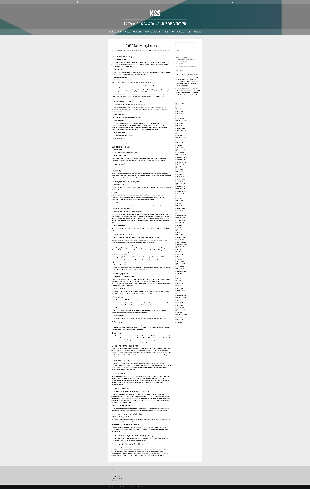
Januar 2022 (180, 210)
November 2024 (181, 133)
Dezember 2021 (181, 213)
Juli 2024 (179, 140)
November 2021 (181, 215)
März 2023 (180, 176)
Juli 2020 (179, 251)
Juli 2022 (179, 196)
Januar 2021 (180, 239)
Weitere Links (197, 32)
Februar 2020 (181, 264)
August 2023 (180, 164)
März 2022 (180, 205)
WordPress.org (116, 481)
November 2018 (181, 295)
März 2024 (180, 147)
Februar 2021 (181, 237)
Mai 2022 (180, 201)
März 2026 (180, 113)
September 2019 (182, 276)
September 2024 (182, 138)
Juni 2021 (180, 227)
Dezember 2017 (181, 310)
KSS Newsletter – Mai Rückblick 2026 (187, 95)
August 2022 (180, 193)
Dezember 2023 (181, 154)
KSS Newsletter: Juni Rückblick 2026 (187, 88)
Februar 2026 (181, 116)
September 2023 (182, 162)
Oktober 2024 (181, 135)
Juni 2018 (180, 302)
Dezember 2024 (181, 130)
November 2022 (181, 186)
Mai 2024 (180, 142)
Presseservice (180, 32)
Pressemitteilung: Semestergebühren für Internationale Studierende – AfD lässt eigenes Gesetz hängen (187, 83)
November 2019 (181, 271)
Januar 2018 (180, 307)
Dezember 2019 (181, 268)
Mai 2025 (180, 123)
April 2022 (180, 203)
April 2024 (180, 145)
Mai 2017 (180, 319)
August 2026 (180, 104)
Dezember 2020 (181, 242)
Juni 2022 (180, 198)
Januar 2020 (180, 266)
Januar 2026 (180, 118)
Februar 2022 (181, 208)
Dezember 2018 (181, 293)
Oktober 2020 (181, 247)
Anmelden (114, 473)
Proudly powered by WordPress (118, 487)
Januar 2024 (180, 152)
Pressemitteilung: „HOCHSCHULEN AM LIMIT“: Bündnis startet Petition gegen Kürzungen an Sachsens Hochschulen (187, 77)
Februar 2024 (181, 150)
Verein (189, 32)
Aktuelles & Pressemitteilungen (133, 32)
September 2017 (182, 314)
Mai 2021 (180, 230)
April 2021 (180, 232)
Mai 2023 (180, 171)
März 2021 (180, 234)
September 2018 (182, 298)
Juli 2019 (179, 281)
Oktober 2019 (181, 273)
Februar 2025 (181, 128)
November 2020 (181, 244)
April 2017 (180, 322)
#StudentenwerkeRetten (115, 32)
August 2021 (180, 222)
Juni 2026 (180, 108)
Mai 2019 (180, 283)
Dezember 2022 (181, 184)
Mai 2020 (180, 256)
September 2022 (182, 191)
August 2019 (180, 278)
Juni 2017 (180, 317)
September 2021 (182, 220)
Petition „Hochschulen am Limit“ (153, 32)
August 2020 (180, 249)
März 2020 (180, 261)
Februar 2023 (181, 179)
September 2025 (182, 121)
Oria (133, 487)
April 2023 (180, 174)
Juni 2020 (180, 254)
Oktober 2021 (181, 218)
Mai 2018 (180, 305)
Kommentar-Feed (117, 478)
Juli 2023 (179, 167)
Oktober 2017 (181, 312)
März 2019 (180, 288)
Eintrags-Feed (116, 476)
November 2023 (181, 157)
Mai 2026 (180, 111)
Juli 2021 (179, 225)
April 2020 (180, 259)
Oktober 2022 (181, 188)
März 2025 (180, 125)
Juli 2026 (179, 106)
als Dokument (137, 52)
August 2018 (180, 300)
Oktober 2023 (181, 159)
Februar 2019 (181, 290)
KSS (155, 13)
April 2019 (180, 285)
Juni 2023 (180, 169)
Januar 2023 (180, 181)
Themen (166, 32)
